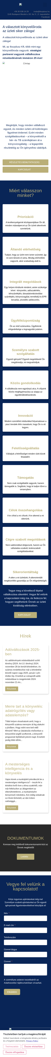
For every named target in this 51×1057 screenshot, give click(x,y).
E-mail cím (9, 925)
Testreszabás (11, 1046)
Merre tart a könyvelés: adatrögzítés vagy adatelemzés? (24, 710)
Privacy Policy (32, 1041)
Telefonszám (10, 937)
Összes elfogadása (14, 1052)
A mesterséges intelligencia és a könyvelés (19, 768)
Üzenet (7, 961)
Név (6, 913)
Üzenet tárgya (10, 949)
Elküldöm (12, 992)
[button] (45, 5)
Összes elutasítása (33, 1046)
